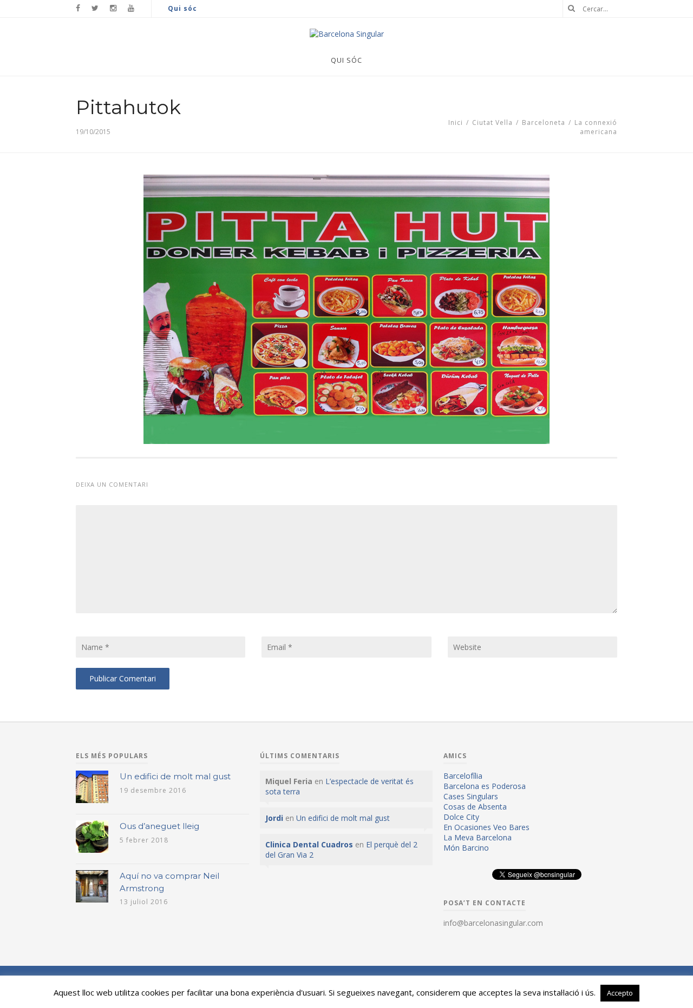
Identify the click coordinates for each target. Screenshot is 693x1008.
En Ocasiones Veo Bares (486, 827)
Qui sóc (182, 8)
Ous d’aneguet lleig (159, 826)
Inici (455, 122)
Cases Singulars (470, 796)
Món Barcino (466, 848)
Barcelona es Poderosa (484, 786)
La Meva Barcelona (477, 837)
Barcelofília (462, 776)
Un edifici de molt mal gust (175, 776)
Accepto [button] (620, 993)
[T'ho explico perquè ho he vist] (347, 34)
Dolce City (461, 817)
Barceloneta (543, 122)
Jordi (274, 818)
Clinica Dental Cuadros (309, 844)
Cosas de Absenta (475, 806)
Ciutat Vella (492, 122)
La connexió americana (595, 127)
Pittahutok (128, 107)
